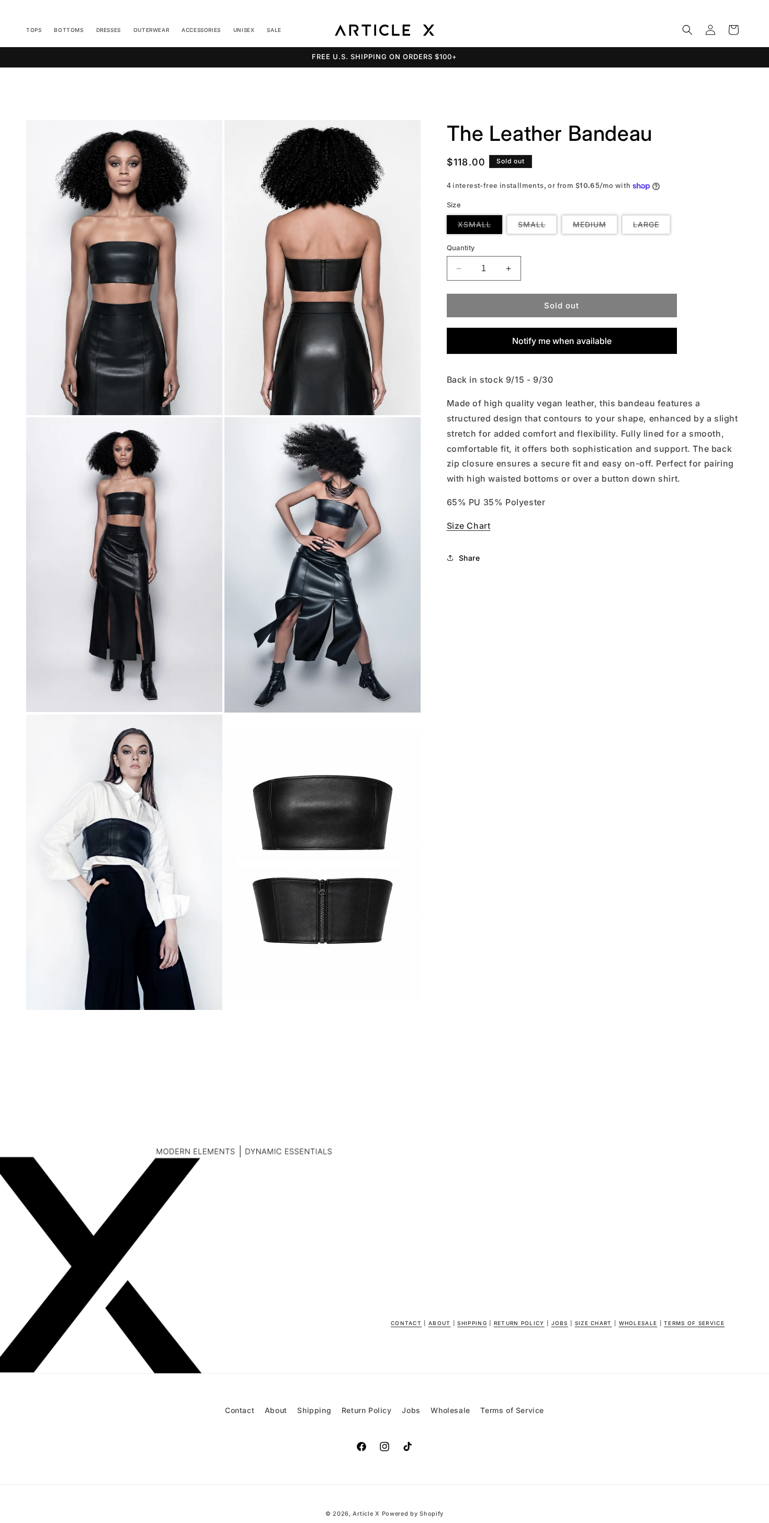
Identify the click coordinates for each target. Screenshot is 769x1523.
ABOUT (439, 1323)
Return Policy (367, 1410)
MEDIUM (595, 226)
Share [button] (469, 557)
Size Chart (469, 525)
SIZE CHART (593, 1323)
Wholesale (450, 1410)
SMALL (537, 226)
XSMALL (480, 226)
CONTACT (406, 1323)
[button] (687, 29)
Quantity (461, 247)
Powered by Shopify (413, 1513)
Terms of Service (512, 1410)
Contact (239, 1410)
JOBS (559, 1323)
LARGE (651, 226)
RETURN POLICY (519, 1323)
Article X (366, 1513)
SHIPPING (472, 1323)
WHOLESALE (638, 1323)
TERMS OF (694, 1323)
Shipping (314, 1410)
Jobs (411, 1410)
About (276, 1410)
